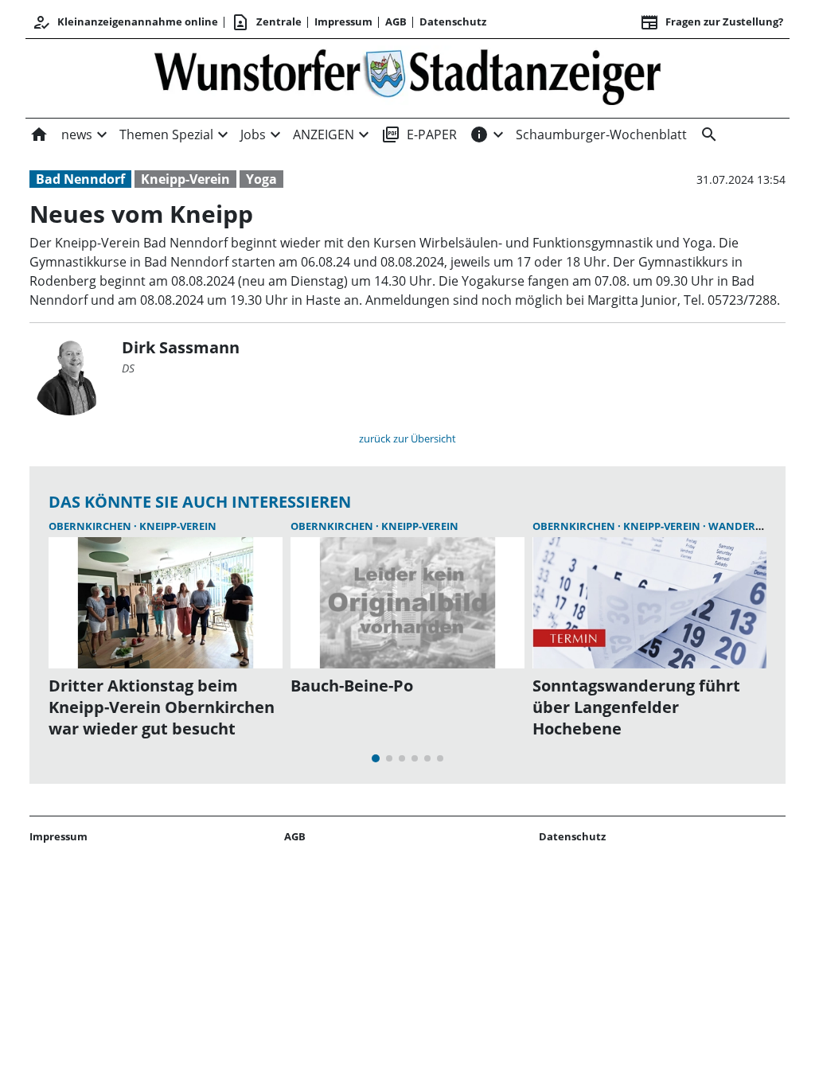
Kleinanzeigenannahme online (125, 22)
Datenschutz (452, 21)
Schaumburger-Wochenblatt (601, 134)
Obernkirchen (91, 526)
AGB (396, 21)
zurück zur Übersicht (407, 438)
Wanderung (743, 526)
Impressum (343, 21)
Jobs (253, 134)
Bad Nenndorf (80, 179)
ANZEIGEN (323, 134)
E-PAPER (419, 134)
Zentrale (266, 22)
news (76, 134)
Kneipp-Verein (185, 179)
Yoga (261, 179)
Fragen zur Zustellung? (711, 22)
